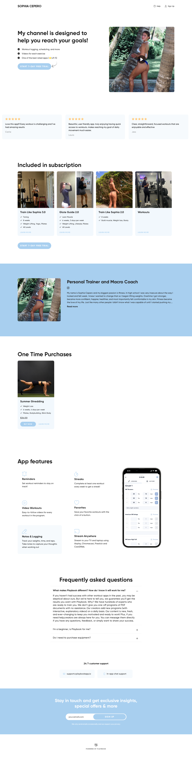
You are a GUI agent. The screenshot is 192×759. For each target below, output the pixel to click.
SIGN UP (109, 717)
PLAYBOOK (101, 749)
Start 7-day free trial (34, 66)
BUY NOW (28, 424)
